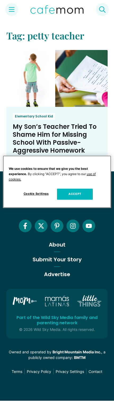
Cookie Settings (36, 193)
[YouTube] (88, 226)
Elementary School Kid (34, 116)
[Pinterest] (57, 226)
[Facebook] (25, 226)
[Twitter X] (41, 226)
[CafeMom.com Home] (57, 9)
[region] (57, 182)
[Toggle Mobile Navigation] (11, 9)
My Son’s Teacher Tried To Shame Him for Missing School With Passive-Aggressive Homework (55, 138)
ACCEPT (74, 194)
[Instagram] (73, 226)
